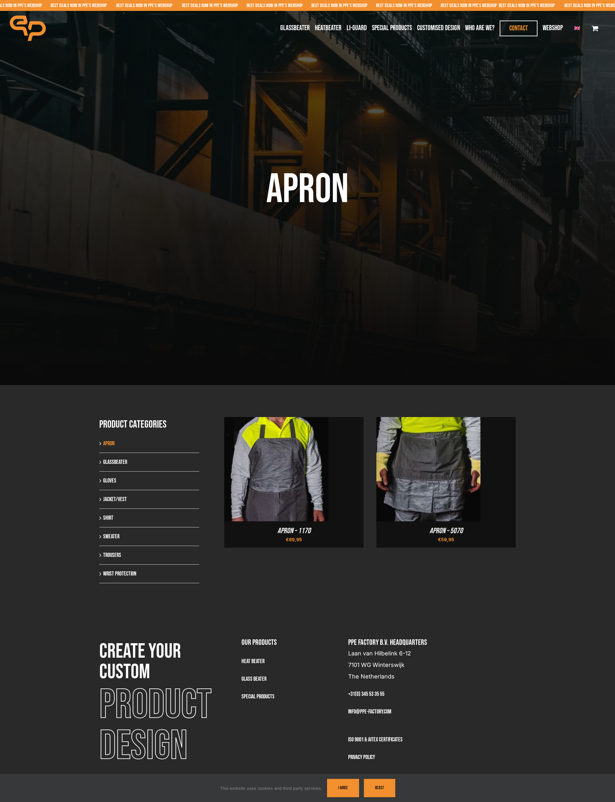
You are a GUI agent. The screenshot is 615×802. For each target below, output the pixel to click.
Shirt (108, 518)
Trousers (112, 555)
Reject (379, 787)
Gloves (109, 480)
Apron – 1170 (294, 530)
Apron (109, 443)
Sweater (111, 536)
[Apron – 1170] (276, 423)
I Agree (343, 787)
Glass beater (254, 679)
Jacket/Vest (115, 499)
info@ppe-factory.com (369, 711)
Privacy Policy (361, 757)
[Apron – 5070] (428, 423)
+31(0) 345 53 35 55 (366, 694)
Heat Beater (253, 661)
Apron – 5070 (446, 530)
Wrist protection (119, 573)
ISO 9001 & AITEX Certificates (375, 739)
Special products (258, 696)
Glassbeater (115, 462)
